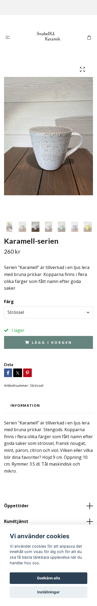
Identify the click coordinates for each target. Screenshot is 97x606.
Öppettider (16, 506)
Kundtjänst (16, 521)
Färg (9, 301)
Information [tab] (25, 405)
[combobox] (48, 312)
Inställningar (48, 592)
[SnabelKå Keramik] (49, 37)
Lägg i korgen (52, 342)
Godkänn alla (48, 578)
